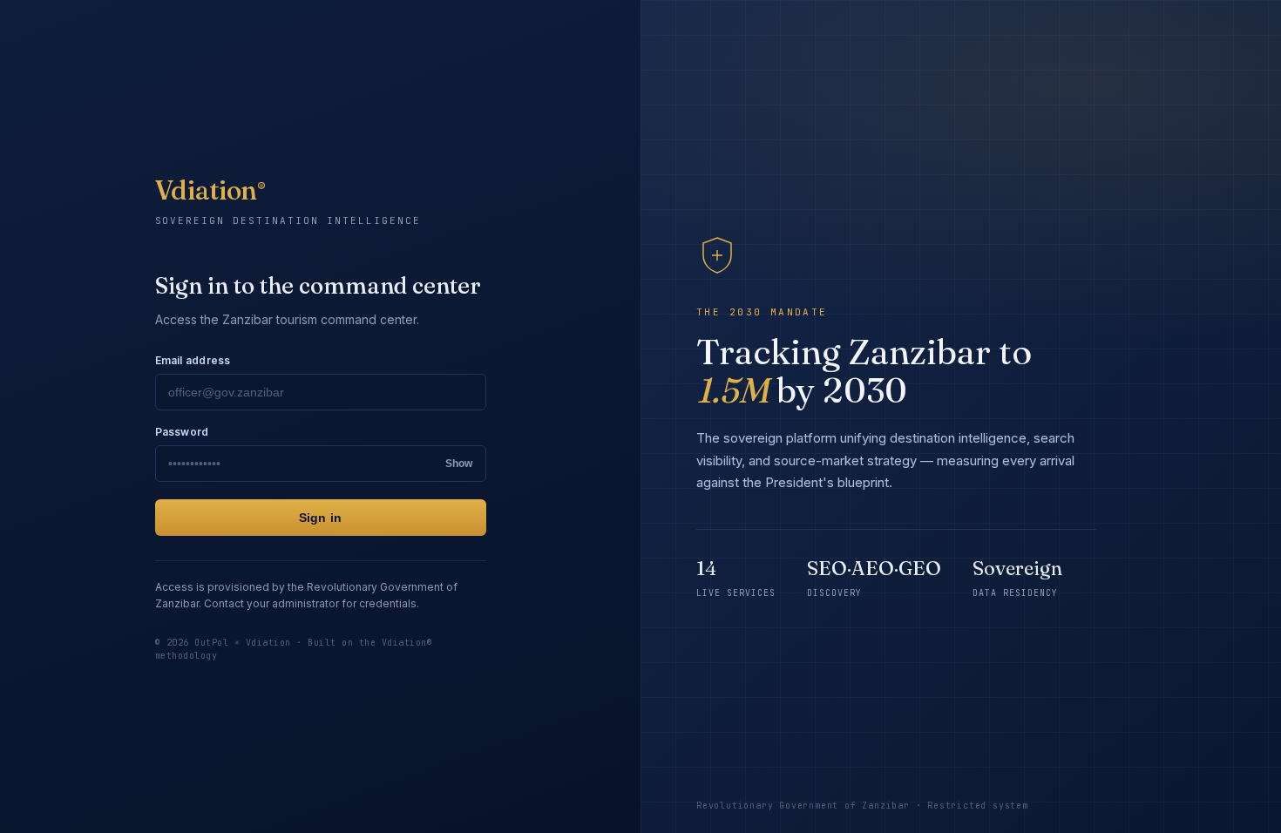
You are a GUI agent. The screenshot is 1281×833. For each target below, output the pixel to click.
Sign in (320, 518)
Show (458, 463)
